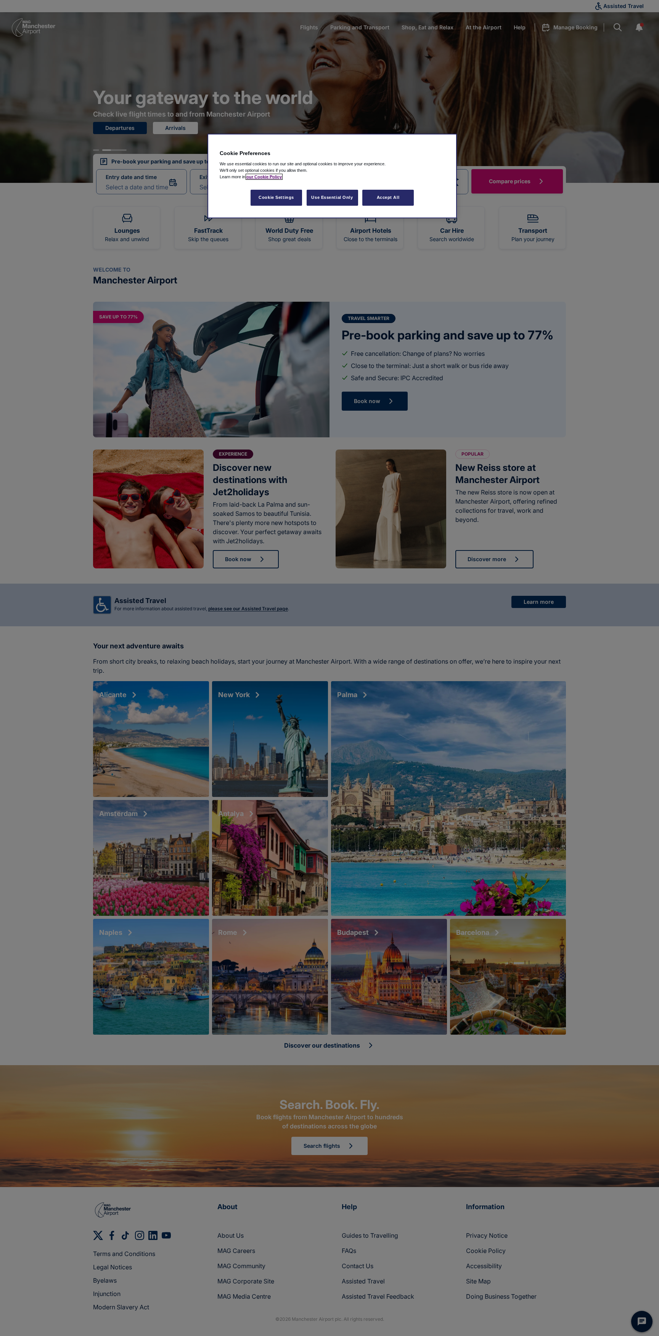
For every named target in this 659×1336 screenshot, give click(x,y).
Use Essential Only (332, 197)
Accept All (388, 197)
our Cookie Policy (264, 176)
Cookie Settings (276, 197)
